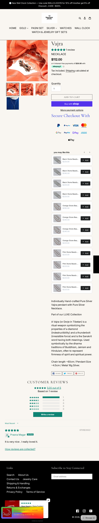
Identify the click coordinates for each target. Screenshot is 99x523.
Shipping (70, 70)
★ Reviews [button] (96, 264)
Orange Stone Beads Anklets (71, 206)
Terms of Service (35, 491)
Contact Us (13, 479)
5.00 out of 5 (54, 387)
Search (10, 474)
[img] (12, 430)
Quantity (56, 83)
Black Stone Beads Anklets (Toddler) (71, 194)
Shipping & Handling (18, 483)
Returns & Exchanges (18, 487)
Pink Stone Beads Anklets (71, 252)
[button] (58, 49)
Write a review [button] (47, 414)
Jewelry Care (30, 479)
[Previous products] (84, 152)
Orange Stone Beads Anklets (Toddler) (71, 240)
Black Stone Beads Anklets (71, 159)
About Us (23, 474)
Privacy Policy (14, 491)
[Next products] (89, 152)
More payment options (71, 110)
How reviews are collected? (20, 449)
